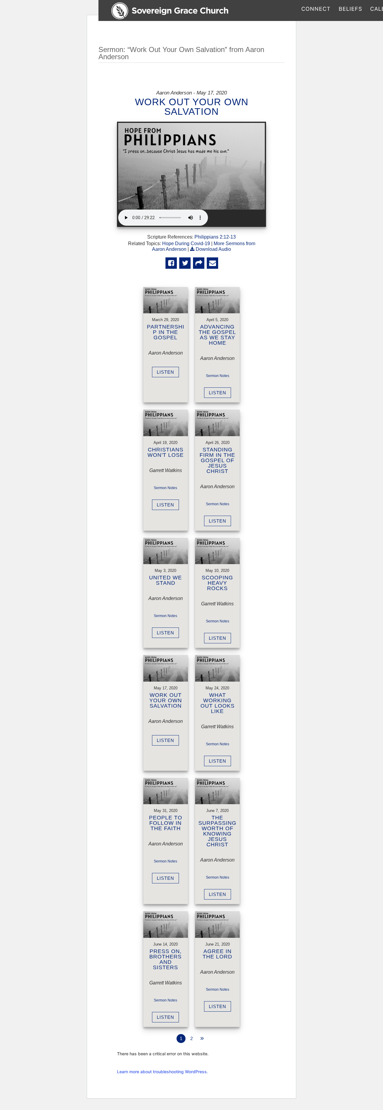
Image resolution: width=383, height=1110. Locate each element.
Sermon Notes (217, 376)
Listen (165, 372)
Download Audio (213, 249)
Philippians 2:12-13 (215, 236)
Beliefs (350, 9)
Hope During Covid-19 (186, 243)
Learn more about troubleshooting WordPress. (162, 1071)
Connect (316, 9)
